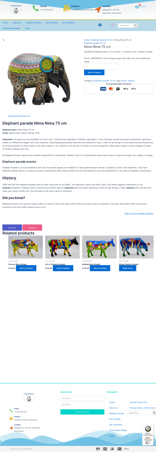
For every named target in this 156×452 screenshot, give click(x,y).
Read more (128, 268)
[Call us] (36, 8)
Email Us (75, 6)
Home (5, 22)
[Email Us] (67, 8)
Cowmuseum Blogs (11, 28)
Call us (43, 6)
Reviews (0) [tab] (24, 116)
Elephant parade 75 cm (102, 40)
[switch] (148, 442)
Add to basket (94, 72)
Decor (124, 80)
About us (17, 22)
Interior (131, 80)
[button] (3, 40)
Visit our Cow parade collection (139, 213)
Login (27, 28)
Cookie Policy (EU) (138, 402)
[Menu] (152, 426)
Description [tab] (13, 116)
